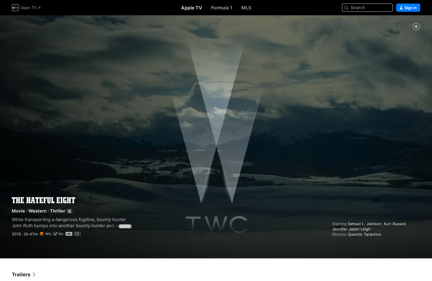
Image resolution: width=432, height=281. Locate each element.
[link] (24, 274)
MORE (125, 226)
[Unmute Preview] (416, 26)
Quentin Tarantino (364, 234)
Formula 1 (221, 8)
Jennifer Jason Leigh (351, 229)
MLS (246, 8)
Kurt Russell (395, 223)
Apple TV (191, 8)
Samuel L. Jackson (364, 223)
